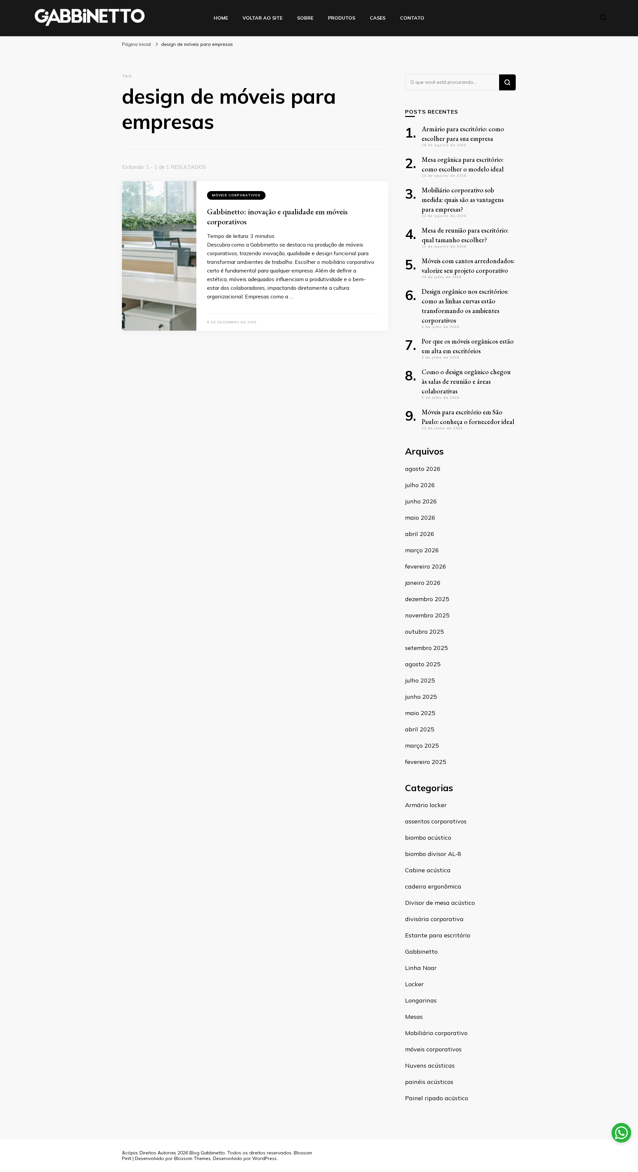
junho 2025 (421, 696)
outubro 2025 (424, 631)
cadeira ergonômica (433, 886)
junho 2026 (421, 501)
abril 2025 (419, 729)
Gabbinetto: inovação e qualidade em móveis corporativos (277, 216)
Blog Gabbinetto (207, 1153)
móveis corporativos (236, 195)
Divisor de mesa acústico (440, 902)
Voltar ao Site (262, 18)
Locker (414, 984)
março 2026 (422, 550)
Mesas (414, 1016)
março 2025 (422, 745)
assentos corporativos (436, 821)
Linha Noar (421, 968)
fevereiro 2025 (425, 762)
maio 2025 (420, 713)
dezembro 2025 (427, 599)
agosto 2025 (423, 664)
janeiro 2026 (423, 582)
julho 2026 (420, 485)
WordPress (264, 1158)
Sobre (305, 18)
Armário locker (426, 805)
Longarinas (421, 1000)
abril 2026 (419, 534)
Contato (412, 18)
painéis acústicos (429, 1082)
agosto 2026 (423, 469)
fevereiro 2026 (425, 566)
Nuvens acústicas (430, 1065)
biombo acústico (428, 837)
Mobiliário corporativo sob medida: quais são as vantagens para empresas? (463, 200)
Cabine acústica (428, 870)
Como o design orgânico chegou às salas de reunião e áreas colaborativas (466, 381)
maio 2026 (420, 517)
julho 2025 (420, 680)
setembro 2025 (426, 648)
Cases (377, 18)
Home (221, 18)
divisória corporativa (434, 919)
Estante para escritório (437, 935)
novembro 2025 (427, 615)
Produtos (341, 18)
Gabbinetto (421, 951)
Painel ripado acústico (436, 1098)
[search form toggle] (603, 18)
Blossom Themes (192, 1158)
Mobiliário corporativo (436, 1033)
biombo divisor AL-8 (433, 854)
